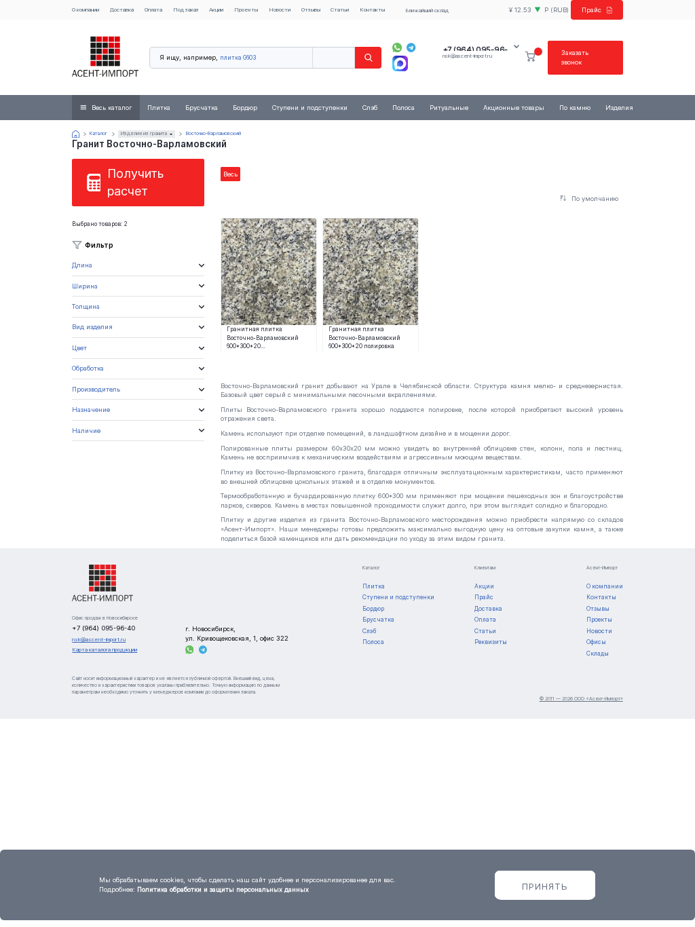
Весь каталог (112, 107)
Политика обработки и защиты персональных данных (223, 889)
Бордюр (245, 107)
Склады (597, 653)
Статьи (340, 9)
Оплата (153, 9)
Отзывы (310, 9)
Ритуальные (449, 107)
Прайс (591, 10)
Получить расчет (135, 182)
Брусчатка (201, 107)
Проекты (246, 9)
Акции (216, 9)
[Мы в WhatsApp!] (397, 47)
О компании (85, 9)
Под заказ (186, 9)
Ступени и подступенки (310, 107)
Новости (279, 9)
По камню (574, 107)
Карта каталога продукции (104, 649)
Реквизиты (490, 642)
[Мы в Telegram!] (411, 47)
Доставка (122, 9)
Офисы (596, 642)
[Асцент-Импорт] (105, 57)
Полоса (403, 107)
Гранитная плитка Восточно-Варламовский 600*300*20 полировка (364, 337)
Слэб (369, 107)
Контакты (372, 9)
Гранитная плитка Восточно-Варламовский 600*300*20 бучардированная (263, 337)
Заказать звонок (574, 57)
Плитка (158, 107)
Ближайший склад (427, 10)
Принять (545, 886)
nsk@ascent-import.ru (467, 55)
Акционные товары (513, 107)
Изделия (619, 107)
